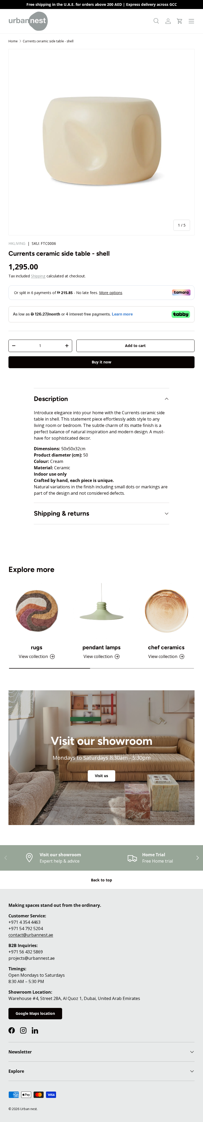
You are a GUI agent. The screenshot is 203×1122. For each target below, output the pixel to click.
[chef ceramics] (166, 611)
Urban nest (28, 1109)
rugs (36, 647)
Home (13, 41)
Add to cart (135, 345)
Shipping (38, 275)
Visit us (101, 775)
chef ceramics (166, 647)
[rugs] (36, 611)
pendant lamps (101, 647)
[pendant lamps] (101, 611)
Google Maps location (35, 1013)
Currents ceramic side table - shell (48, 41)
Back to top (101, 879)
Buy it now (101, 361)
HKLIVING (16, 243)
